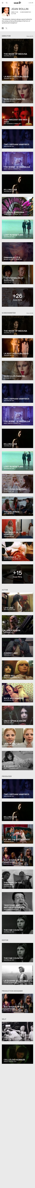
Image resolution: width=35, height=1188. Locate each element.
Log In (31, 2)
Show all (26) (29, 313)
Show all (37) (30, 36)
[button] (3, 2)
